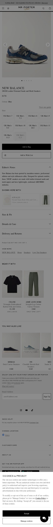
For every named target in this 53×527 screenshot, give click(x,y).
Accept (26, 513)
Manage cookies (26, 521)
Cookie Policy (41, 498)
